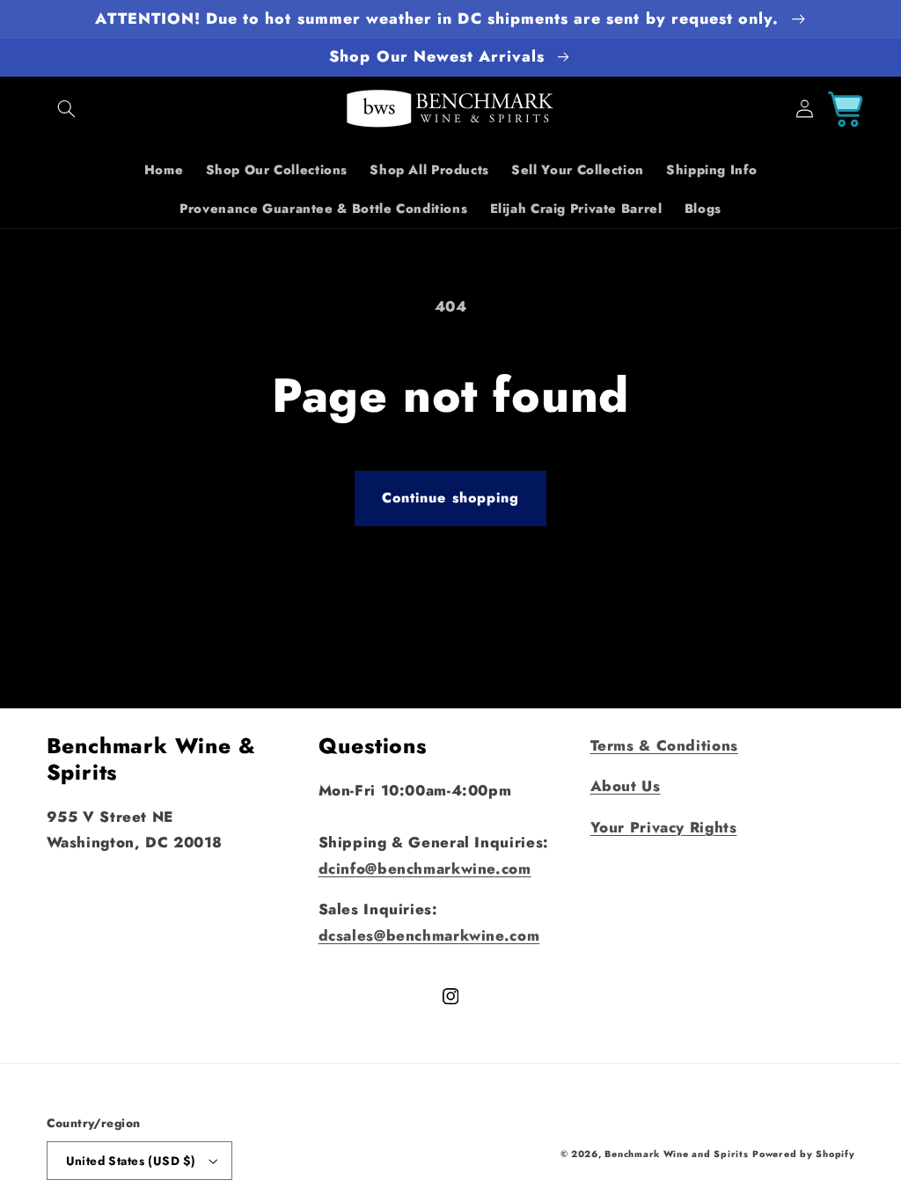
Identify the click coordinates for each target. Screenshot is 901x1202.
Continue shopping (450, 497)
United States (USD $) (131, 1160)
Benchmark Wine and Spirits (676, 1154)
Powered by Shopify (803, 1154)
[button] (67, 109)
